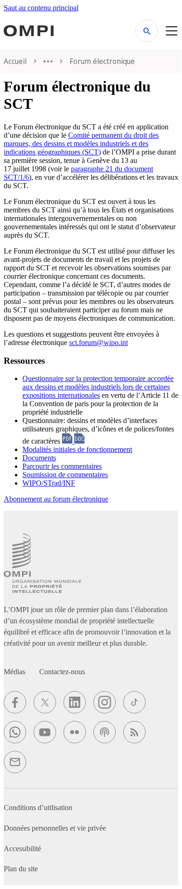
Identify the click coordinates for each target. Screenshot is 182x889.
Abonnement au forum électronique (56, 499)
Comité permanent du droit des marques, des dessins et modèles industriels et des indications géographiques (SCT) (81, 143)
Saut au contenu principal (41, 8)
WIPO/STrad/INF (48, 483)
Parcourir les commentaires (62, 466)
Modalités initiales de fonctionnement (77, 449)
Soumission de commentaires (65, 475)
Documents (39, 458)
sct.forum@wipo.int (98, 342)
